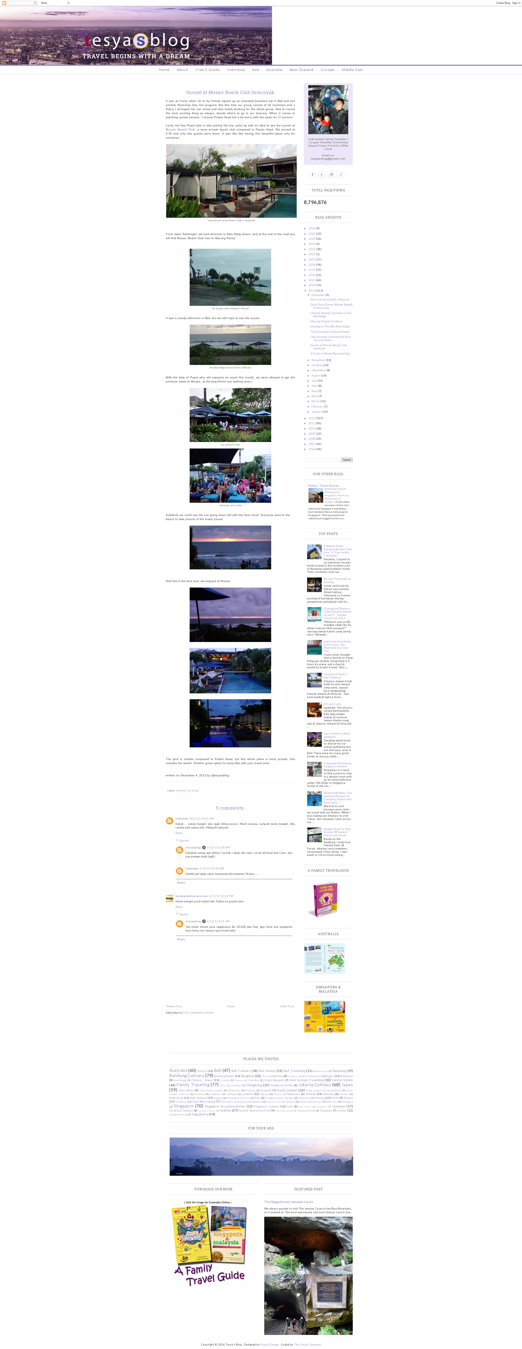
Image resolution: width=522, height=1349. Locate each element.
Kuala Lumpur (287, 1090)
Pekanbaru (304, 1097)
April (315, 396)
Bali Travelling (190, 790)
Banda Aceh (320, 1070)
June (315, 385)
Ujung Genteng (178, 1114)
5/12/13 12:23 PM (221, 896)
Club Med (253, 1080)
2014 (312, 285)
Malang (310, 1094)
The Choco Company (307, 1344)
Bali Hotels (267, 1071)
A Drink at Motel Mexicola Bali (329, 353)
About (182, 70)
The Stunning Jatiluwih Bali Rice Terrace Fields (330, 338)
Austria (202, 1071)
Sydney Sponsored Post (254, 1110)
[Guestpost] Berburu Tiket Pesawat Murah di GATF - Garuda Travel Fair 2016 (337, 613)
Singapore (184, 1105)
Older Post (287, 1006)
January (317, 411)
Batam (265, 1076)
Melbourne (176, 1097)
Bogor (330, 1076)
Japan (347, 1084)
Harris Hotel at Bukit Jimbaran (329, 299)
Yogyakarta (199, 1114)
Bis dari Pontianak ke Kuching (337, 580)
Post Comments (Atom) (198, 1012)
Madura (278, 1094)
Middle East (352, 70)
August (316, 375)
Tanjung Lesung (284, 1110)
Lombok (247, 1094)
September (319, 370)
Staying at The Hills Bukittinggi (329, 326)
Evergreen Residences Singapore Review (338, 765)
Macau (265, 1094)
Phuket (348, 1097)
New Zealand (302, 70)
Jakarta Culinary (315, 1084)
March (316, 401)
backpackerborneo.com (192, 896)
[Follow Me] (321, 174)
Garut (223, 1085)
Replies (184, 840)
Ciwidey (238, 1080)
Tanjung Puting (306, 1110)
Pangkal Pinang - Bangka (279, 1097)
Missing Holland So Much (326, 321)
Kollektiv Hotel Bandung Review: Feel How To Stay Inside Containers (338, 550)
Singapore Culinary (266, 1106)
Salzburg (290, 1101)
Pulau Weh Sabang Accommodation (241, 1101)
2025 (312, 228)
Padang (218, 1097)
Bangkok (247, 1076)
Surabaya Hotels (206, 1110)
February (318, 406)
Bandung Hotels (224, 1076)
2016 (312, 275)
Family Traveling (192, 1084)
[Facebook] (312, 174)
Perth (335, 1097)
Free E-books (208, 70)
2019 (312, 259)
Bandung (339, 1071)
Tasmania (326, 1110)
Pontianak (181, 1101)
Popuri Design (270, 1344)
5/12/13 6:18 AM (218, 847)
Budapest (347, 1076)
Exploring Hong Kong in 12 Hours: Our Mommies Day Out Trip (337, 646)
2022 (312, 243)
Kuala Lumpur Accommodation (323, 1090)
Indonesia (236, 70)
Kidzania (251, 1090)
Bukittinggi (180, 1080)
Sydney (225, 1110)
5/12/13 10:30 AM (212, 868)
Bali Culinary (241, 1071)
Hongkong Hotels (281, 1085)
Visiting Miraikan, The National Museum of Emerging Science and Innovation (338, 797)
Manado (328, 1094)
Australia (274, 70)
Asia (255, 70)
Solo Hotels (305, 1106)
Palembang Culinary (238, 1097)
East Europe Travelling (307, 1080)
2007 (312, 444)
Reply (179, 832)
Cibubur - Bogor (202, 1080)
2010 (312, 428)
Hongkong (254, 1085)
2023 (312, 238)
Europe (328, 70)
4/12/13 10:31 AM (202, 818)
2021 (312, 249)
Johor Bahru (186, 1090)
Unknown (182, 818)
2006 (312, 449)
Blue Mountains (312, 1076)
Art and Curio (332, 704)
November (319, 360)
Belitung (278, 1076)
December (319, 295)
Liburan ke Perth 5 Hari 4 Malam (335, 676)
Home (164, 70)
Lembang (231, 1094)
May (315, 391)
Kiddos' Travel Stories (323, 485)
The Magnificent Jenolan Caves (288, 1202)
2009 (312, 433)
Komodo (266, 1090)
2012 (312, 418)
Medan (344, 1094)
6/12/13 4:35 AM (218, 921)
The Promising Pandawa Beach (330, 331)
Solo (290, 1106)
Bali (178, 790)
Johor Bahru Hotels (211, 1090)
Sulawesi (339, 1106)
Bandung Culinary (186, 1075)
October (317, 365)
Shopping (347, 1101)
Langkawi (215, 1094)
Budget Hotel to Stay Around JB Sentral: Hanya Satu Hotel (337, 832)
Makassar (293, 1094)
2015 (312, 280)
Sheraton (332, 1101)
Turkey (341, 1110)
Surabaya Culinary (181, 1110)
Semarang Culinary (311, 1101)
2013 (312, 290)
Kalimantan (234, 1090)
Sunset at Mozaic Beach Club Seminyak (328, 347)
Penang (320, 1097)
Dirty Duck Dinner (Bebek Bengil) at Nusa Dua (331, 306)
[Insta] (331, 174)
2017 (312, 269)
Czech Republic (274, 1080)
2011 (312, 423)
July (314, 380)
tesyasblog (193, 847)
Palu (257, 1097)
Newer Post (174, 1006)
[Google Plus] (341, 174)
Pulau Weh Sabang (203, 1101)
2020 (312, 254)
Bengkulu (293, 1076)
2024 (312, 233)
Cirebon (225, 1080)
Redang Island (273, 1101)
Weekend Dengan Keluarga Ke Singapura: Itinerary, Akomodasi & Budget (337, 495)
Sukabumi (322, 1106)
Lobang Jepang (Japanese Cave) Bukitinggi (331, 314)
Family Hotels (342, 1080)
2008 (312, 438)
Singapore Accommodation (225, 1106)
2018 (312, 264)
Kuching (200, 1094)
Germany (236, 1085)
